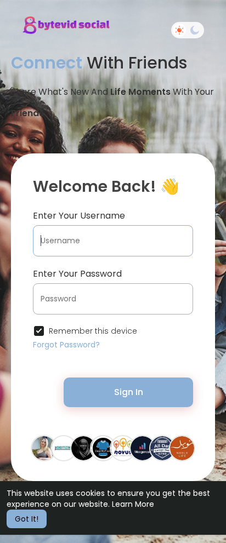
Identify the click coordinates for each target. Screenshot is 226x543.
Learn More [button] (133, 504)
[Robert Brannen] (64, 447)
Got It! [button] (26, 518)
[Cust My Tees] (103, 447)
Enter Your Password (77, 273)
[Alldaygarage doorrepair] (162, 447)
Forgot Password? (66, 344)
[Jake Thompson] (83, 447)
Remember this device (93, 330)
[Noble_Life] (182, 447)
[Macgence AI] (143, 447)
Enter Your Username (79, 215)
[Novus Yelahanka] (123, 447)
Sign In (128, 392)
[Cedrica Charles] (44, 447)
